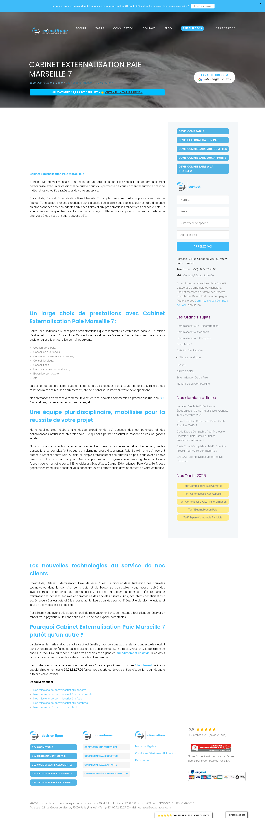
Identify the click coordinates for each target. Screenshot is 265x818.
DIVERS (181, 365)
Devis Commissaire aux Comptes (203, 149)
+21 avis (216, 77)
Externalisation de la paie (192, 377)
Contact (149, 28)
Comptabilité (184, 344)
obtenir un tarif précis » (124, 92)
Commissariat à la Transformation (197, 325)
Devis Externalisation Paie (199, 140)
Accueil (81, 28)
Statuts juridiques (190, 357)
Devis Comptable (191, 131)
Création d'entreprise (190, 350)
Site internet (143, 665)
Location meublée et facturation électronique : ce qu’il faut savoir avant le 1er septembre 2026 (202, 411)
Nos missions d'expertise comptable (55, 707)
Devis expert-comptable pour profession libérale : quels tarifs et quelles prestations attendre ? (201, 436)
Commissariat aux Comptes (194, 338)
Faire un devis (192, 28)
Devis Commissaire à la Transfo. (196, 169)
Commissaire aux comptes (101, 756)
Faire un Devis (202, 6)
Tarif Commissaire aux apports (203, 493)
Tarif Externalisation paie (202, 509)
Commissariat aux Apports (193, 332)
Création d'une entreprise (100, 747)
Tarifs (99, 28)
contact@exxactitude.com (199, 275)
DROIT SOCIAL (185, 371)
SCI (162, 398)
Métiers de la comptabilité (193, 383)
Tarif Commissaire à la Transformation (203, 501)
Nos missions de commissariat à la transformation (63, 694)
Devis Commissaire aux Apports (202, 157)
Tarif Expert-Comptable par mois (203, 517)
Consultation (123, 28)
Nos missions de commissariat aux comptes (60, 703)
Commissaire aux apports (100, 764)
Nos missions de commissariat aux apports (59, 690)
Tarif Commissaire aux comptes (202, 485)
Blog (168, 28)
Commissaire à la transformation (106, 773)
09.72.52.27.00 (225, 28)
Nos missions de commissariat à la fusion (58, 698)
